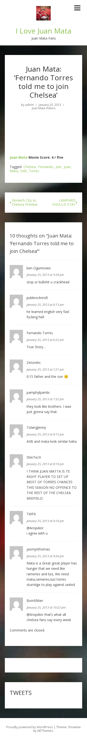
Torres (34, 171)
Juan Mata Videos (43, 108)
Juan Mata (19, 157)
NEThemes (45, 730)
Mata (14, 171)
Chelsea (29, 167)
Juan (67, 167)
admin (29, 105)
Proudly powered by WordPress (29, 727)
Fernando (45, 167)
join (58, 167)
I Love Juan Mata (43, 31)
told (23, 171)
